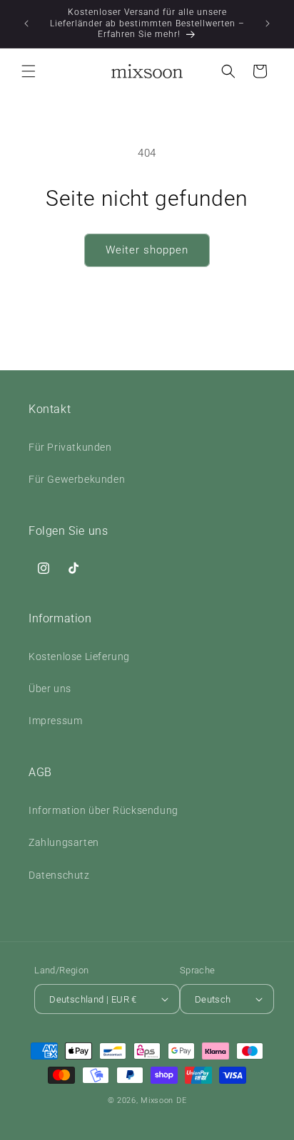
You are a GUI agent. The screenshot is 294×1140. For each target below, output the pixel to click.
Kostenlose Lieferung (79, 656)
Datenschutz (59, 875)
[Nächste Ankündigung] (267, 23)
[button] (28, 71)
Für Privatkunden (70, 447)
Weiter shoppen (147, 250)
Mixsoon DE (163, 1100)
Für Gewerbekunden (77, 479)
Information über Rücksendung (103, 810)
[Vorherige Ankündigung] (26, 23)
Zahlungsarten (64, 842)
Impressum (55, 720)
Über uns (50, 688)
